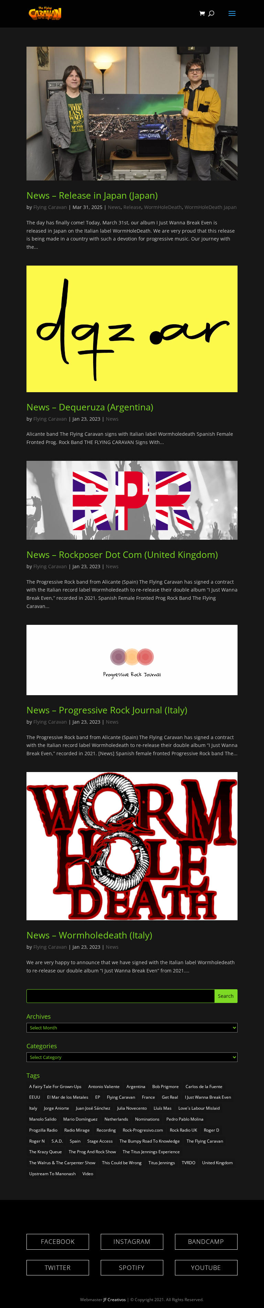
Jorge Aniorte (56, 1108)
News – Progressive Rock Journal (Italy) (106, 710)
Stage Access (100, 1141)
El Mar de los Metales (67, 1097)
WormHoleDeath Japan (211, 207)
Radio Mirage (77, 1130)
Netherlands (116, 1119)
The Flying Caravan (205, 1141)
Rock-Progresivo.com (143, 1130)
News (114, 207)
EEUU (34, 1097)
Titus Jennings (161, 1163)
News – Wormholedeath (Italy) (89, 935)
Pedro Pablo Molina (185, 1119)
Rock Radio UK (183, 1130)
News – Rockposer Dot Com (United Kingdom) (122, 554)
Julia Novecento (132, 1108)
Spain (75, 1141)
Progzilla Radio (43, 1130)
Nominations (147, 1119)
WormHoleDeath (163, 207)
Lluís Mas (163, 1108)
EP (97, 1097)
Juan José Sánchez (93, 1108)
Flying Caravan (50, 207)
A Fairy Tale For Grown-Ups (55, 1086)
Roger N (37, 1141)
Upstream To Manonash (52, 1174)
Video (87, 1174)
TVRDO (188, 1163)
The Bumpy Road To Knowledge (150, 1141)
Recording (106, 1130)
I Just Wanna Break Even (208, 1097)
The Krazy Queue (45, 1152)
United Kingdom (217, 1163)
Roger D (211, 1130)
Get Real (170, 1097)
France (148, 1097)
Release (132, 207)
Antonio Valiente (104, 1086)
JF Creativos (114, 1300)
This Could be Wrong (122, 1163)
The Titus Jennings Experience (151, 1152)
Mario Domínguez (80, 1119)
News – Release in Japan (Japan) (92, 195)
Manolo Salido (42, 1119)
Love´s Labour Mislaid (199, 1108)
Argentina (135, 1086)
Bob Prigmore (165, 1086)
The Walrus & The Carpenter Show (62, 1163)
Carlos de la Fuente (204, 1086)
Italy (33, 1108)
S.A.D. (57, 1141)
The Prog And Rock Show (92, 1152)
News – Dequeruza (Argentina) (89, 407)
